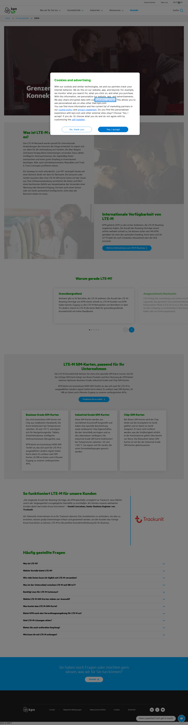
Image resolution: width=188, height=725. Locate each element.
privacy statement (87, 109)
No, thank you (77, 129)
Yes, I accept (113, 129)
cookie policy (65, 109)
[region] (95, 104)
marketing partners (105, 99)
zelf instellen (78, 119)
